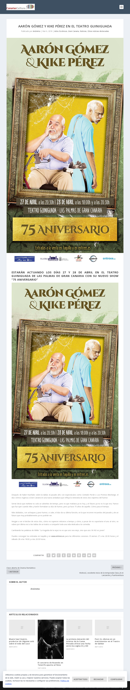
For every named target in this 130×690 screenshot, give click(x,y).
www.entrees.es (57, 536)
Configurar (116, 679)
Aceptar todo (80, 679)
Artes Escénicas (60, 31)
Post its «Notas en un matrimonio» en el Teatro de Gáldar (107, 641)
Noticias (83, 31)
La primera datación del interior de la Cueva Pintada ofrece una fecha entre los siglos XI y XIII (78, 642)
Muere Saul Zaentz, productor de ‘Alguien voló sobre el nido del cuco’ (21, 641)
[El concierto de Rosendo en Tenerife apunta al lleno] (51, 639)
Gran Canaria (73, 31)
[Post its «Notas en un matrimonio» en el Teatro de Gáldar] (108, 627)
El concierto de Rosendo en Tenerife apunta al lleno (50, 663)
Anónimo (36, 31)
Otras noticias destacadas (98, 31)
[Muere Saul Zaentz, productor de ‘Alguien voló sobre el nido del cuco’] (22, 627)
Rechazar (98, 679)
